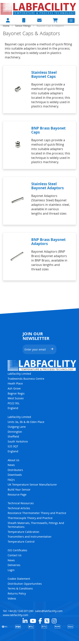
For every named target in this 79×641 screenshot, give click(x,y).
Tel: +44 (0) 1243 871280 (18, 611)
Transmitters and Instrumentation (29, 536)
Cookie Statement (19, 578)
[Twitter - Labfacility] (46, 620)
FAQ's (11, 480)
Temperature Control (21, 541)
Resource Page (17, 494)
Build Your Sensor (19, 489)
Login (11, 570)
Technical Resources (21, 503)
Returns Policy (17, 593)
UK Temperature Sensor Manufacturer (32, 484)
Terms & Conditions (20, 588)
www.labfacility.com (15, 615)
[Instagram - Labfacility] (54, 620)
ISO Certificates (17, 550)
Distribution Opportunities (25, 583)
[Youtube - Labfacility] (33, 620)
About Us (13, 460)
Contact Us (14, 555)
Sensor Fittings (23, 25)
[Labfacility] (38, 8)
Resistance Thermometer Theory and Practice (37, 513)
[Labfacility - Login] (8, 20)
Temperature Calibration (23, 532)
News (11, 465)
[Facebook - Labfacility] (40, 620)
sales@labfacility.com (49, 611)
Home (6, 25)
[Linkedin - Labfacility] (25, 620)
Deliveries (14, 565)
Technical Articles (19, 508)
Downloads (15, 475)
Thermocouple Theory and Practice (30, 518)
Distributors (15, 470)
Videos (12, 598)
